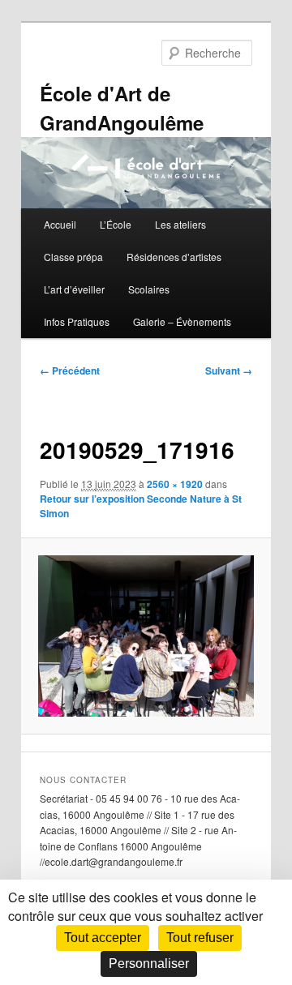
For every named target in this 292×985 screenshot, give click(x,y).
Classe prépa (73, 256)
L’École (115, 224)
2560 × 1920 (175, 484)
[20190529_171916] (145, 636)
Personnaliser (149, 963)
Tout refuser (200, 937)
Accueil (60, 224)
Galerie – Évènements (182, 321)
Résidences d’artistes (174, 256)
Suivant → (228, 370)
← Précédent (70, 370)
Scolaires (149, 289)
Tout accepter (102, 937)
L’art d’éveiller (74, 289)
